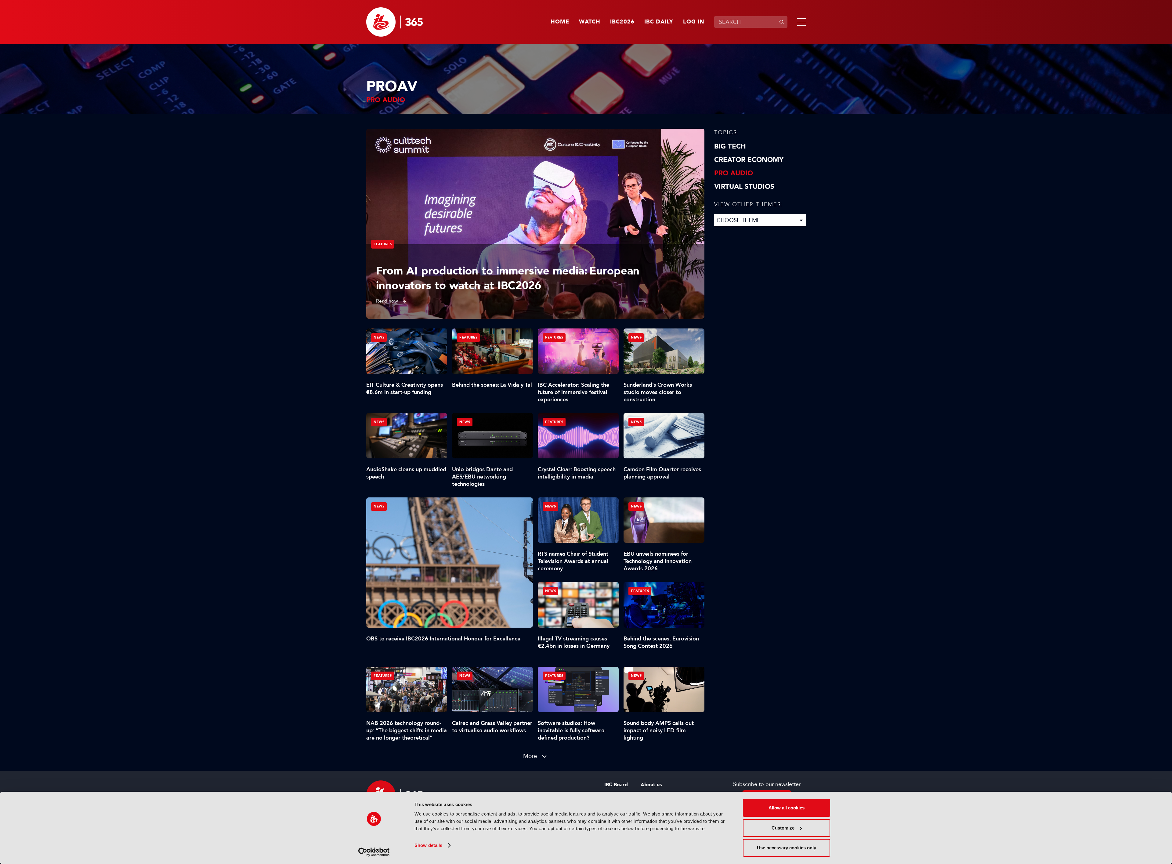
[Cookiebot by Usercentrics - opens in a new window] (374, 852)
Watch (589, 22)
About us (651, 784)
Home (560, 22)
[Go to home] (394, 22)
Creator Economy (748, 159)
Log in (693, 22)
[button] (800, 22)
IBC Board (616, 784)
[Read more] (535, 224)
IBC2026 (622, 22)
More (530, 756)
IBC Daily (658, 22)
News (379, 506)
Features (383, 244)
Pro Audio (733, 173)
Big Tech (730, 146)
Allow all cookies (787, 807)
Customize (783, 827)
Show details (428, 845)
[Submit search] (781, 22)
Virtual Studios (744, 186)
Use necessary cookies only (786, 847)
